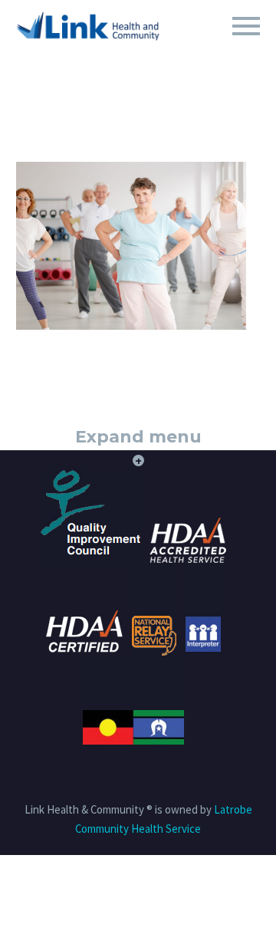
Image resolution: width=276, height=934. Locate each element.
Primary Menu (246, 26)
